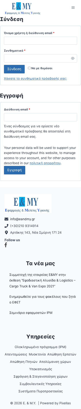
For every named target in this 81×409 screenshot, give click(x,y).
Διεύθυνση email (25, 109)
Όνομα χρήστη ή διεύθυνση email (37, 33)
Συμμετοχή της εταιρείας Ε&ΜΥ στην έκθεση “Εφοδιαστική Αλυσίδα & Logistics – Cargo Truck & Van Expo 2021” (42, 280)
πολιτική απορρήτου (45, 163)
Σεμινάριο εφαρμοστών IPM (30, 313)
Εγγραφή (14, 170)
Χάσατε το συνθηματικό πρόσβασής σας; (35, 78)
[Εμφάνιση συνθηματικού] (73, 58)
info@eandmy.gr (22, 219)
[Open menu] (73, 7)
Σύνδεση (14, 69)
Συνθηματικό (22, 50)
